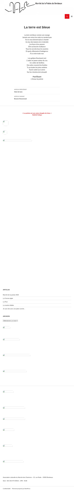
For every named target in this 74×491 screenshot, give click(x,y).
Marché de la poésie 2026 (11, 295)
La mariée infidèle (8, 305)
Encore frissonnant (20, 98)
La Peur (5, 302)
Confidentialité (7, 488)
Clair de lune (20, 91)
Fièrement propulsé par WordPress (21, 488)
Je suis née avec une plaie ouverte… (14, 308)
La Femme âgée (8, 298)
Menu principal (71, 16)
